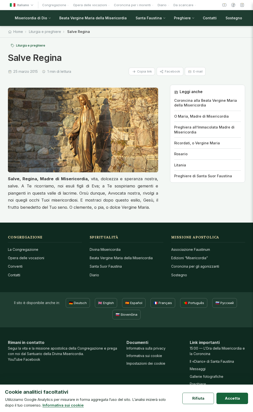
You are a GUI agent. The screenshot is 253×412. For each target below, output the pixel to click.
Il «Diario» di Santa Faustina (212, 361)
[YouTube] (224, 5)
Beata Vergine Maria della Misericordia (121, 258)
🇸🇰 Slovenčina (126, 314)
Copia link (144, 71)
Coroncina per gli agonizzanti (195, 266)
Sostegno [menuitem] (234, 18)
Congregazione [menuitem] (54, 5)
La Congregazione (23, 249)
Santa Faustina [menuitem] (149, 18)
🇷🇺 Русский (224, 303)
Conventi (15, 266)
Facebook (172, 71)
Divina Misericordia (105, 249)
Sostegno (179, 275)
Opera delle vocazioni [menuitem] (90, 5)
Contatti (14, 275)
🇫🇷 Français (163, 303)
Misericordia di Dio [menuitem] (31, 18)
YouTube (15, 359)
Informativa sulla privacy (146, 348)
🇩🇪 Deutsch (78, 303)
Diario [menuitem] (162, 5)
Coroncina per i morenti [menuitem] (132, 5)
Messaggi (198, 369)
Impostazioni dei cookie (145, 363)
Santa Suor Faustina (106, 266)
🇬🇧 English (106, 303)
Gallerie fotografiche (206, 376)
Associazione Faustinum (190, 249)
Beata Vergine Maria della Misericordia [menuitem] (93, 18)
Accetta (232, 398)
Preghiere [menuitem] (182, 18)
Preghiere (198, 384)
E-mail (198, 71)
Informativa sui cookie (144, 356)
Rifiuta (198, 398)
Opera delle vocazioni (26, 258)
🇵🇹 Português (193, 303)
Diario (94, 275)
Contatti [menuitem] (210, 18)
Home (18, 31)
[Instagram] (242, 5)
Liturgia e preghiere (45, 31)
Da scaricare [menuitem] (183, 5)
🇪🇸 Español (133, 303)
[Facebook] (233, 5)
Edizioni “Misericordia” (189, 258)
